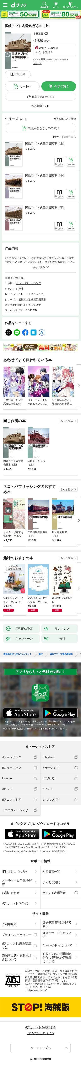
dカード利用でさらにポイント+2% (49, 59)
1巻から (57, 137)
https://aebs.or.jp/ (37, 990)
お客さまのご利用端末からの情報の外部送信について (57, 957)
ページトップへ (40, 1048)
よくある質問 (51, 882)
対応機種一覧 (51, 871)
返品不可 (37, 63)
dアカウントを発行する (40, 1027)
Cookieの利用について (57, 945)
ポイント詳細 (42, 52)
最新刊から (70, 137)
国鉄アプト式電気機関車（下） (45, 207)
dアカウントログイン (16, 903)
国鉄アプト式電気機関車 (32, 299)
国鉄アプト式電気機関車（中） (45, 175)
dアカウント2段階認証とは (17, 945)
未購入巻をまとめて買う (44, 128)
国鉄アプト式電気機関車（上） (45, 143)
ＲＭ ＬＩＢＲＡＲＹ (30, 294)
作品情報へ (38, 106)
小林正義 (38, 33)
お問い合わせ (11, 892)
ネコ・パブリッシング (28, 283)
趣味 (20, 288)
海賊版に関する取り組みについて (16, 957)
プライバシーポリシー (16, 934)
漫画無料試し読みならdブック (17, 654)
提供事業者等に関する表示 (57, 924)
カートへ (25, 86)
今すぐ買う (61, 86)
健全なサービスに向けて (57, 934)
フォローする (46, 34)
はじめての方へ (18, 871)
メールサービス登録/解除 (17, 882)
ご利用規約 (9, 924)
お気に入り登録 (67, 118)
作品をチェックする (43, 96)
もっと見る (66, 421)
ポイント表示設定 (54, 892)
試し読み (21, 74)
